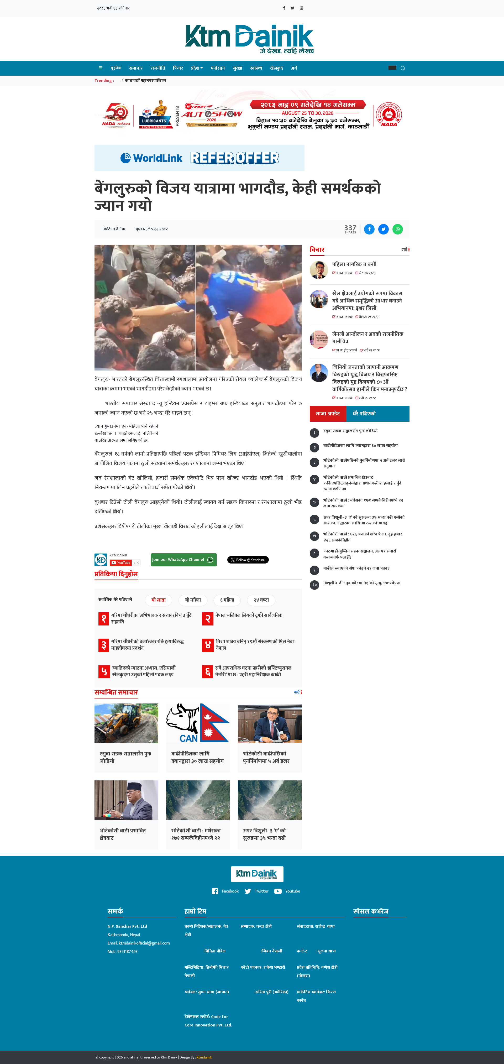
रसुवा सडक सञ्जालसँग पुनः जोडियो (125, 757)
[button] (392, 68)
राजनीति (158, 68)
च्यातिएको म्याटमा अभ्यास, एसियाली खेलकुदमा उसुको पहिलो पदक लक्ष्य (144, 671)
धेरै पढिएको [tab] (364, 413)
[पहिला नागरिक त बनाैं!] (321, 270)
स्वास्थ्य (256, 68)
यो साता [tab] (158, 600)
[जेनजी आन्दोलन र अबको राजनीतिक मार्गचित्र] (321, 339)
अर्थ (294, 68)
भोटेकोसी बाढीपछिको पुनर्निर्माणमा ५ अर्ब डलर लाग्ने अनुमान (266, 761)
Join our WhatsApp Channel (178, 559)
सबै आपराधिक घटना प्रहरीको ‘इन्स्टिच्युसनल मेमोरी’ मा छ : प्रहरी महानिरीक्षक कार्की (253, 671)
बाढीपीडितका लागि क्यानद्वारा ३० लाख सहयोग (197, 757)
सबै (297, 693)
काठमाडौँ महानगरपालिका (145, 80)
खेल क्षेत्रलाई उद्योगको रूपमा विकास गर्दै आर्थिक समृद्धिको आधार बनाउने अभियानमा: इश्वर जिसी (367, 301)
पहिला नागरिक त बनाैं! (354, 264)
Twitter (261, 891)
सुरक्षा (237, 68)
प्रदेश (195, 68)
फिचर (178, 68)
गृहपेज (116, 68)
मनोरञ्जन (218, 68)
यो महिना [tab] (193, 600)
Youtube (292, 891)
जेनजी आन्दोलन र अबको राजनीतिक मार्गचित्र (367, 338)
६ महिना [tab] (227, 600)
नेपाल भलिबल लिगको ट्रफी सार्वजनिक (249, 615)
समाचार (136, 68)
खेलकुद (276, 68)
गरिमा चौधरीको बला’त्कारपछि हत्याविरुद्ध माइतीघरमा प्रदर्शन (147, 645)
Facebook (230, 891)
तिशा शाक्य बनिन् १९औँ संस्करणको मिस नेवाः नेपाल (255, 645)
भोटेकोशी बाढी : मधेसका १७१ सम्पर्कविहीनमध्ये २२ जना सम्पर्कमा (196, 838)
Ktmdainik (204, 1057)
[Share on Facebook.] (369, 229)
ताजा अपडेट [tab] (328, 413)
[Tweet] (383, 229)
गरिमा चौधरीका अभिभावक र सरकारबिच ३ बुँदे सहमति (151, 619)
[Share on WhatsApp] (397, 229)
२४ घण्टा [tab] (261, 600)
